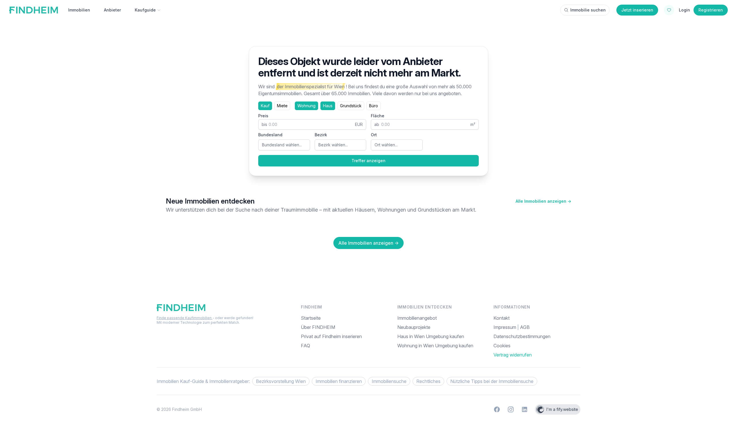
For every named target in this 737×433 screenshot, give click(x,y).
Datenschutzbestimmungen (521, 336)
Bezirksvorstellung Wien (281, 381)
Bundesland (270, 134)
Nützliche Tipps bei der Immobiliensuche (491, 381)
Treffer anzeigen (368, 160)
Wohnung (306, 105)
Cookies (501, 345)
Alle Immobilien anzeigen (543, 201)
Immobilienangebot (417, 318)
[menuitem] (536, 345)
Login (684, 9)
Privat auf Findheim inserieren (331, 336)
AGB (525, 327)
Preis (263, 115)
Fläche (377, 115)
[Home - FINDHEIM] (33, 10)
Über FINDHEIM (318, 327)
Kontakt (501, 318)
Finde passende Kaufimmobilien (184, 318)
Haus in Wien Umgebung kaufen (430, 336)
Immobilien (79, 9)
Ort (374, 134)
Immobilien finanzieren (339, 381)
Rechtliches (428, 381)
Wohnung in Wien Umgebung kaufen (435, 345)
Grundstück (351, 105)
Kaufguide (145, 9)
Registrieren (710, 9)
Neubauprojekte (413, 327)
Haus (328, 105)
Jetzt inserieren (637, 9)
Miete (282, 105)
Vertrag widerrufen (512, 355)
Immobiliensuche (389, 381)
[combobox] (284, 144)
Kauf (265, 105)
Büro (373, 105)
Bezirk (321, 134)
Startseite (311, 318)
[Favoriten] (669, 10)
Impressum (505, 327)
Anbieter (112, 9)
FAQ (305, 345)
